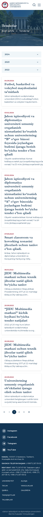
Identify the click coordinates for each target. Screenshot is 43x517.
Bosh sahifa (8, 31)
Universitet (8, 481)
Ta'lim (5, 486)
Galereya (25, 490)
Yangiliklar (27, 486)
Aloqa (24, 481)
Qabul (5, 490)
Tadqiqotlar (8, 495)
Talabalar (7, 500)
